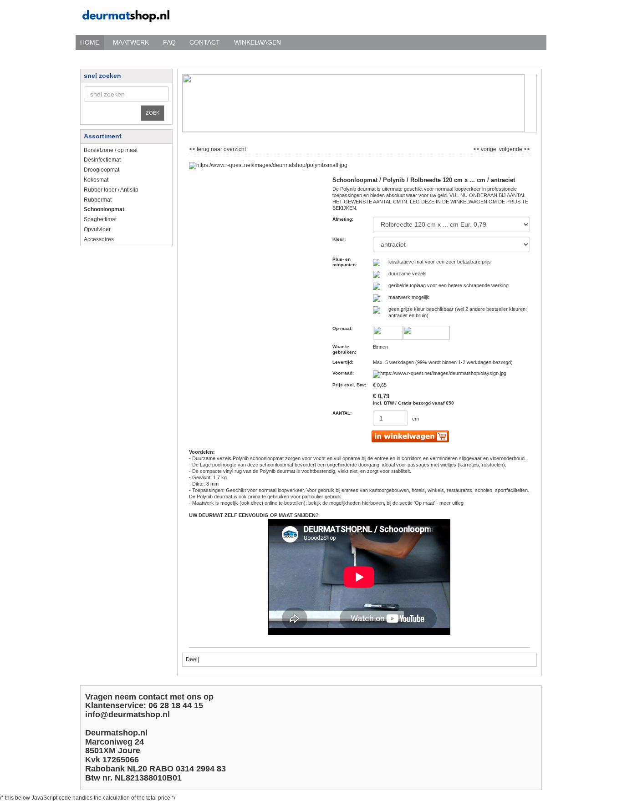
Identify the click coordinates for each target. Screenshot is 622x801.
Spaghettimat (100, 219)
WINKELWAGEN (257, 42)
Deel (192, 659)
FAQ (169, 42)
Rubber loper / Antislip (111, 190)
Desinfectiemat (102, 160)
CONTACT (204, 42)
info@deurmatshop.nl (127, 714)
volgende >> (514, 148)
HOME (89, 42)
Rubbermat (98, 200)
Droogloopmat (101, 170)
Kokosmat (96, 180)
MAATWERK (131, 42)
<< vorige (485, 148)
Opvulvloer (97, 229)
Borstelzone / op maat (111, 150)
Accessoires (99, 239)
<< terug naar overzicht (217, 148)
